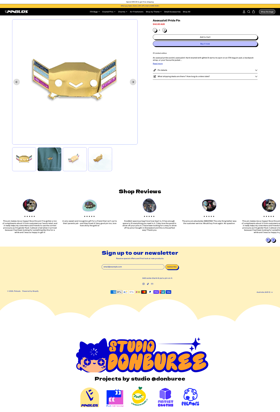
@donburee (168, 378)
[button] (248, 11)
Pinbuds (17, 291)
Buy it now (205, 44)
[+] (164, 30)
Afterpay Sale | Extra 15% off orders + (140, 6)
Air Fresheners (136, 12)
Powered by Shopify (30, 291)
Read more (158, 63)
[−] (155, 30)
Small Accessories (172, 12)
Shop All (186, 12)
